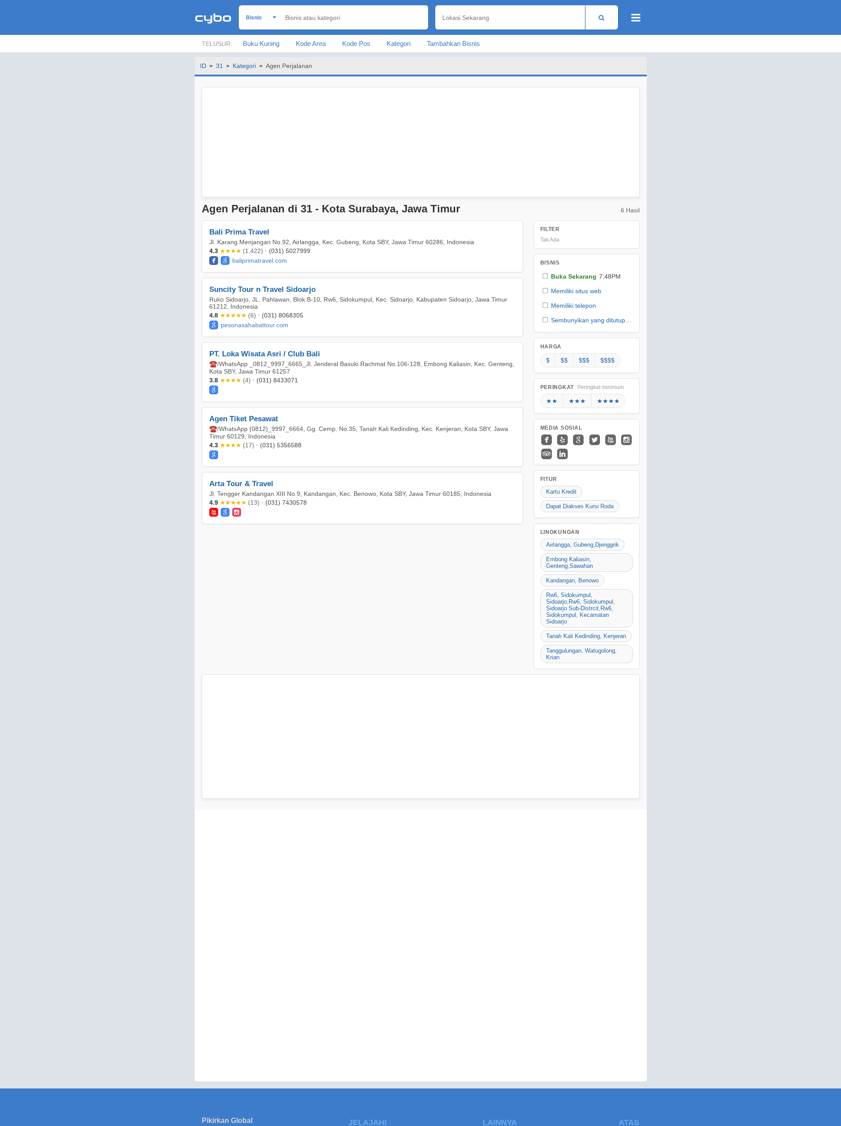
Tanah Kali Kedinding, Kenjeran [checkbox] (586, 636)
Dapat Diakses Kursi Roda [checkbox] (580, 506)
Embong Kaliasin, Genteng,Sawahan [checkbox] (569, 562)
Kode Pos (356, 43)
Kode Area (311, 43)
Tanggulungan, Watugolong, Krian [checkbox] (581, 654)
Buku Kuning (261, 43)
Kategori (399, 43)
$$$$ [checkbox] (607, 360)
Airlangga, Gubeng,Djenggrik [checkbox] (582, 544)
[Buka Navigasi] (636, 17)
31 (219, 65)
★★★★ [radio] (608, 400)
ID (203, 65)
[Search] (601, 17)
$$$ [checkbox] (584, 360)
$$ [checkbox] (564, 360)
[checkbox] (586, 276)
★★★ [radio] (577, 400)
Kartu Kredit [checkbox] (561, 491)
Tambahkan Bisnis (453, 43)
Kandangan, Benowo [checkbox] (572, 580)
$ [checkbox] (548, 360)
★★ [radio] (552, 400)
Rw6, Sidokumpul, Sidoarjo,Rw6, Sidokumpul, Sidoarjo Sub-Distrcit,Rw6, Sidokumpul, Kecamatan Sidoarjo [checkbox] (580, 608)
